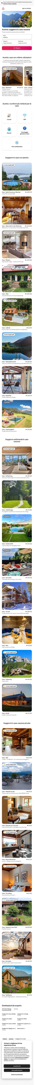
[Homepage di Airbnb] (3, 8)
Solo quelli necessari (17, 1070)
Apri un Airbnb (26, 8)
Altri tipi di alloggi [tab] (6, 1009)
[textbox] (9, 43)
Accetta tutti (16, 1066)
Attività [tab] (16, 1009)
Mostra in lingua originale (9, 3)
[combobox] (17, 37)
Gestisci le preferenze (17, 1074)
